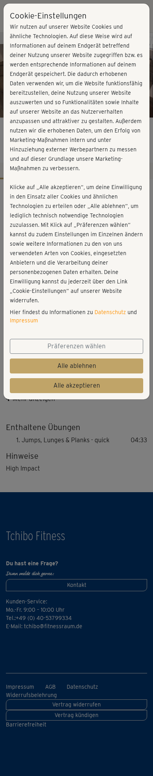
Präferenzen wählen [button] (76, 346)
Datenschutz (110, 312)
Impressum (24, 320)
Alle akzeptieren (76, 385)
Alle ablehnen (76, 366)
